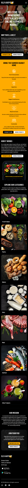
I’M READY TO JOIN (6, 54)
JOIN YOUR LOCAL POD (14, 443)
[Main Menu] (26, 2)
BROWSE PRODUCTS (17, 54)
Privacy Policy (5, 460)
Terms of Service (6, 462)
